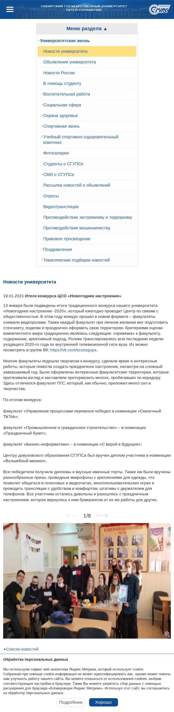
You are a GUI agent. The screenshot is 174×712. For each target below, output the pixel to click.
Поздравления (57, 249)
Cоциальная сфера (62, 105)
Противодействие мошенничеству (76, 228)
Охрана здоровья (60, 115)
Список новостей (22, 649)
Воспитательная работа (66, 94)
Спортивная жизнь (61, 126)
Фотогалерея (56, 153)
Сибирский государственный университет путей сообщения (84, 8)
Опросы (51, 196)
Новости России (59, 72)
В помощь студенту (62, 83)
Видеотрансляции (61, 206)
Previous (72, 515)
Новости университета (65, 51)
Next (101, 515)
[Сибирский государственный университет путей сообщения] (160, 9)
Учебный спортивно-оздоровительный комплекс (80, 139)
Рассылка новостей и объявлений (76, 185)
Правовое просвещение (66, 238)
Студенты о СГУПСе (63, 164)
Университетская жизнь (65, 40)
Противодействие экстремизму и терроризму (87, 217)
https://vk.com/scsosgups (73, 350)
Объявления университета (69, 62)
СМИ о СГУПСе (58, 174)
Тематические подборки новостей (76, 260)
